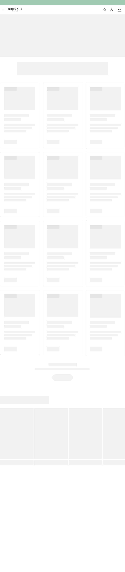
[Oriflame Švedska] (15, 9)
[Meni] (4, 10)
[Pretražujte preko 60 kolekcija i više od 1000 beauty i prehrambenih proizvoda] (104, 9)
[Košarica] (119, 10)
